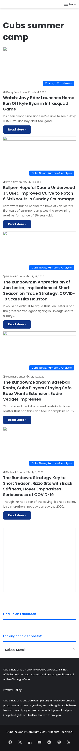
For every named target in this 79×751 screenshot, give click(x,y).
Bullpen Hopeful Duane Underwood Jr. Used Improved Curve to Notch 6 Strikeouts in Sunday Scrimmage (39, 193)
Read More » (17, 129)
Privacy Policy (12, 690)
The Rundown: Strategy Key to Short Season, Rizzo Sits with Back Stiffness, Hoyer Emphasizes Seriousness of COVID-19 (37, 486)
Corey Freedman (16, 92)
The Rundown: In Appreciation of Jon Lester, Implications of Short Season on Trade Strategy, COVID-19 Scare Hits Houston (39, 290)
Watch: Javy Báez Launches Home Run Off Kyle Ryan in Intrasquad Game (38, 103)
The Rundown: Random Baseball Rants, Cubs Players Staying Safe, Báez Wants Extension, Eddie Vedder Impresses (38, 390)
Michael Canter (15, 276)
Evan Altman (14, 182)
